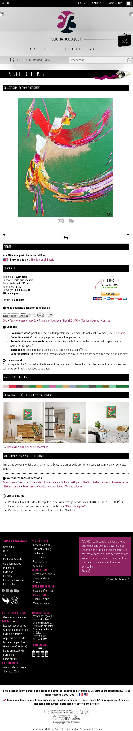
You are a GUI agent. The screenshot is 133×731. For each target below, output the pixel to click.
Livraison (56, 320)
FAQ (76, 320)
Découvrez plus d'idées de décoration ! (28, 447)
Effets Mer (36, 482)
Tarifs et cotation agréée (23, 320)
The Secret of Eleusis (42, 259)
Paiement (44, 320)
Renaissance (29, 486)
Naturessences (12, 486)
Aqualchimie (9, 482)
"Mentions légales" (75, 506)
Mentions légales (90, 320)
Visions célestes (74, 486)
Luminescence (120, 482)
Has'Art (87, 482)
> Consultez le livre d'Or (118, 579)
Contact (105, 320)
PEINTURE (21, 60)
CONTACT (82, 3)
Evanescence (51, 482)
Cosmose (23, 482)
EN (7, 3)
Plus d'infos (119, 333)
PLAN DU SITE (98, 3)
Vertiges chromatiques (50, 486)
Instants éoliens (101, 482)
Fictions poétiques (39, 60)
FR (3, 3)
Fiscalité (67, 320)
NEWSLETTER (115, 3)
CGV (5, 320)
